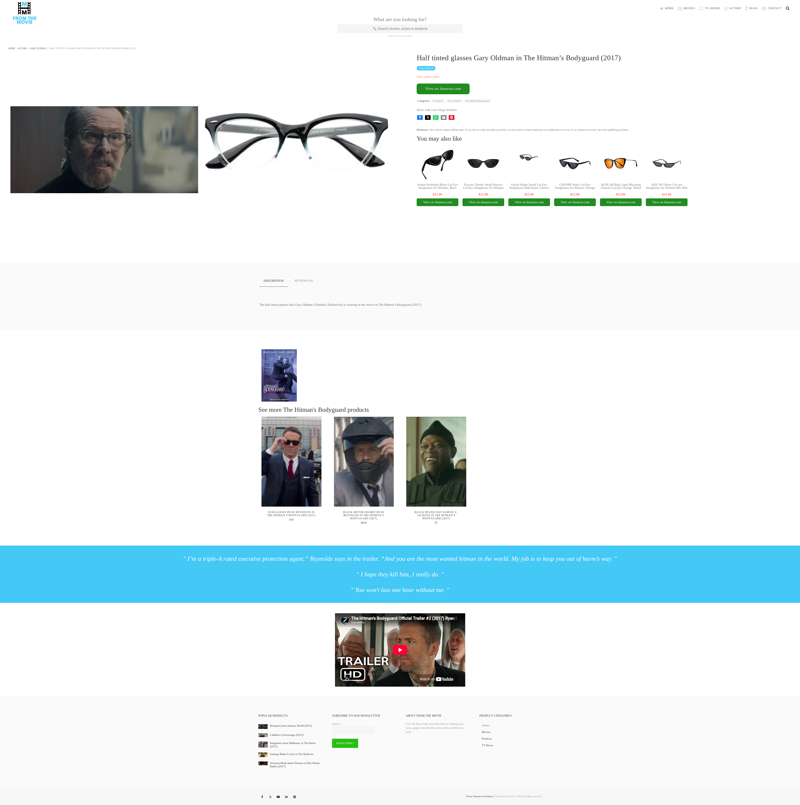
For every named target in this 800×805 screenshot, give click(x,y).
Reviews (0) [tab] (304, 280)
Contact (774, 8)
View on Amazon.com (443, 89)
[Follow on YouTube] (278, 797)
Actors (735, 8)
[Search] (788, 8)
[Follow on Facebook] (262, 797)
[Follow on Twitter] (270, 797)
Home (669, 8)
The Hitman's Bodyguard (477, 101)
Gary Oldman (37, 48)
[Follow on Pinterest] (294, 797)
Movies (689, 8)
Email (337, 724)
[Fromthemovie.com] (24, 21)
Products (487, 738)
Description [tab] (274, 280)
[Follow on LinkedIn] (286, 797)
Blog (753, 8)
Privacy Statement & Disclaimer (479, 796)
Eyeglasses (438, 101)
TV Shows (712, 8)
